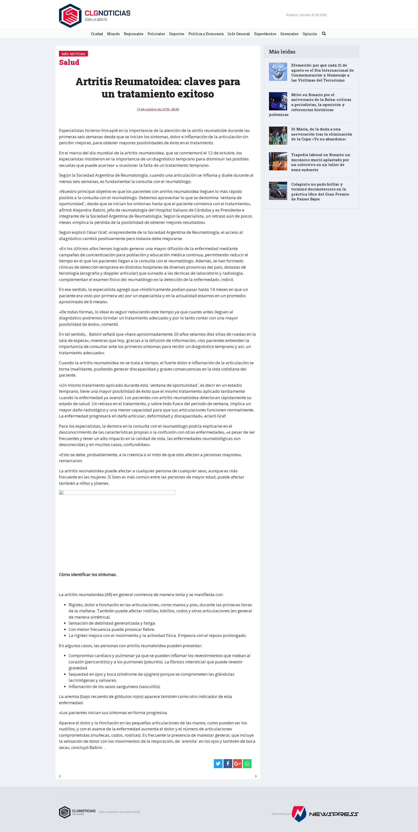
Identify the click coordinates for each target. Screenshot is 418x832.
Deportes (176, 33)
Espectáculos (265, 33)
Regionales (133, 33)
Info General (239, 33)
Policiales (156, 33)
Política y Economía (206, 33)
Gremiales (289, 33)
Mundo (113, 33)
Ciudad (97, 33)
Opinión (310, 33)
